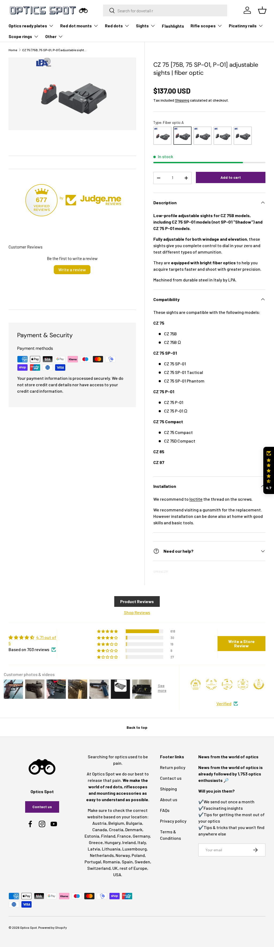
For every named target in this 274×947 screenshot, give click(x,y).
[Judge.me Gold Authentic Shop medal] (211, 684)
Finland (108, 835)
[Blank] (243, 136)
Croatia (116, 829)
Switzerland (99, 868)
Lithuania (111, 848)
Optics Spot (28, 927)
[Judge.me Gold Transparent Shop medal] (227, 684)
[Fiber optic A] (182, 136)
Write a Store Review (241, 643)
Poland (138, 855)
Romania (111, 861)
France (124, 835)
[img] (33, 640)
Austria (99, 823)
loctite (196, 499)
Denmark (133, 829)
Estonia (92, 835)
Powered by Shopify (52, 927)
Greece (96, 842)
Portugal (93, 861)
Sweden (142, 861)
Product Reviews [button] (137, 601)
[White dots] (202, 136)
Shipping (182, 100)
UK (115, 868)
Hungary (112, 842)
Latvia (94, 848)
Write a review (72, 269)
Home (13, 49)
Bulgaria (134, 823)
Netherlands (102, 855)
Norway (123, 855)
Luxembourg (134, 848)
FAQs (164, 810)
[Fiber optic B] (162, 136)
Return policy (172, 767)
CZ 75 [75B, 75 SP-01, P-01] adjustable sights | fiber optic (54, 49)
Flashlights (173, 25)
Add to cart (230, 177)
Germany (141, 835)
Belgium (116, 823)
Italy (142, 842)
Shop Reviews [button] (137, 612)
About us (168, 799)
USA (117, 874)
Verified (223, 703)
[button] (268, 470)
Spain (127, 861)
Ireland (129, 842)
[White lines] (223, 136)
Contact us (42, 806)
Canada (99, 829)
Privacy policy (173, 820)
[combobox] (165, 10)
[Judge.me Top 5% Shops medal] (258, 684)
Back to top (137, 727)
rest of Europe (133, 868)
